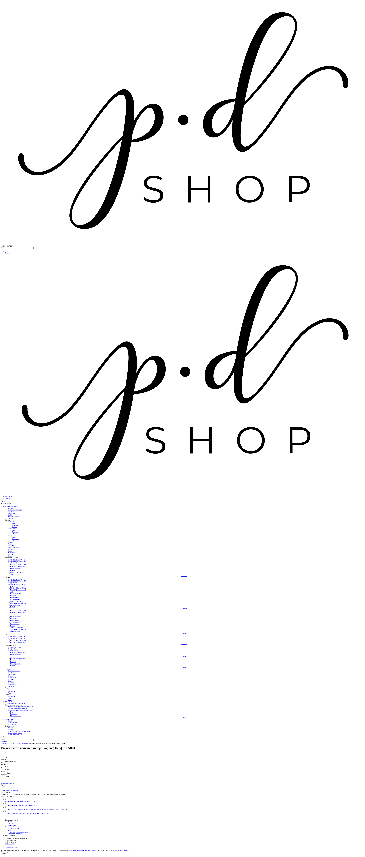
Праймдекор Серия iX (15, 647)
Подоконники (12, 677)
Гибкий (12, 570)
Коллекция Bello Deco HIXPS (17, 584)
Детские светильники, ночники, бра (20, 710)
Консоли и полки (14, 547)
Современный (14, 624)
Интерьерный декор (11, 506)
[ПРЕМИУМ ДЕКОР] (184, 495)
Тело (9, 693)
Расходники (12, 724)
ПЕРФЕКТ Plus (13, 563)
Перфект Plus (12, 582)
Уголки (10, 518)
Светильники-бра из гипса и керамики (21, 706)
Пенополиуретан (15, 568)
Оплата (10, 822)
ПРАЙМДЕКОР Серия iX (16, 559)
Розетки (10, 542)
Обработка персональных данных (19, 832)
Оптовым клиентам (11, 847)
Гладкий (13, 595)
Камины (11, 545)
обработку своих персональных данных (82, 850)
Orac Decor (11, 586)
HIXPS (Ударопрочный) (18, 566)
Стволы (14, 527)
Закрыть (3, 853)
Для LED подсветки (16, 572)
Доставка (11, 823)
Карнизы (11, 511)
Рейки (10, 515)
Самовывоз (12, 825)
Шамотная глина (15, 716)
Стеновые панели (14, 516)
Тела (13, 540)
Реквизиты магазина (15, 833)
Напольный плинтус (15, 510)
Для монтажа (9, 719)
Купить (3, 790)
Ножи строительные (15, 734)
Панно (10, 554)
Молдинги (11, 513)
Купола (10, 549)
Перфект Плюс (13, 649)
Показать (184, 576)
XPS (11, 592)
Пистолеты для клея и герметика (19, 731)
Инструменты (12, 722)
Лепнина (11, 508)
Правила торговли (14, 828)
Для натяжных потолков (18, 603)
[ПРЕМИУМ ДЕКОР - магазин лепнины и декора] (182, 244)
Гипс (11, 712)
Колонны (11, 522)
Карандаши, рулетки (15, 733)
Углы (10, 544)
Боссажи (11, 679)
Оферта (10, 830)
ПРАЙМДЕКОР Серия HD (17, 561)
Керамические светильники (17, 703)
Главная (3, 743)
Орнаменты (12, 552)
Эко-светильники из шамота (17, 708)
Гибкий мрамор (13, 650)
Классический (14, 597)
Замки (10, 681)
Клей (10, 721)
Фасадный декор (10, 669)
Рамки (10, 556)
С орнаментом (15, 599)
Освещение (8, 701)
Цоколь (10, 676)
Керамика (13, 714)
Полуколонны (12, 528)
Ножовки (11, 729)
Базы (13, 523)
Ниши (10, 551)
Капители (15, 525)
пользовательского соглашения (120, 850)
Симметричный (15, 605)
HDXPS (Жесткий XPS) (18, 564)
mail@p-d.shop (9, 844)
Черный (12, 574)
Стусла (10, 728)
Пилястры (11, 535)
